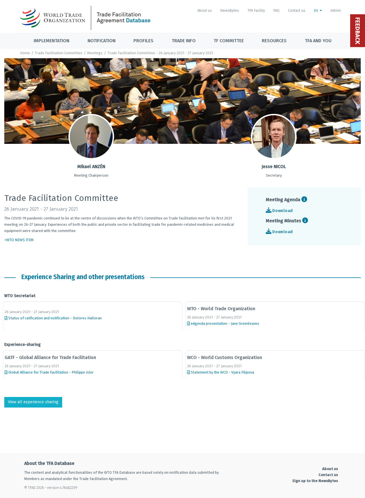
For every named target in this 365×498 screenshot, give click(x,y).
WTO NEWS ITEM (20, 240)
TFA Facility (256, 10)
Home (25, 53)
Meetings (95, 53)
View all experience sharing (33, 402)
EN (316, 10)
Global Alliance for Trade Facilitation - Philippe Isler (50, 372)
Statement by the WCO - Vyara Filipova (222, 372)
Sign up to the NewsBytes (315, 481)
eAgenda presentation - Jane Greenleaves (224, 323)
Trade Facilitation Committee (58, 53)
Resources (274, 40)
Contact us (296, 10)
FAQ (276, 10)
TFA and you (318, 40)
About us (204, 10)
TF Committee (229, 40)
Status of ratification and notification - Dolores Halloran (54, 318)
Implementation (51, 40)
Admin (335, 10)
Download (282, 210)
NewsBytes (229, 10)
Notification (101, 40)
